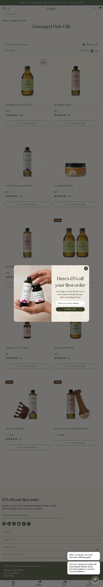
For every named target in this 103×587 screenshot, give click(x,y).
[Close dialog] (86, 268)
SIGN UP (70, 309)
